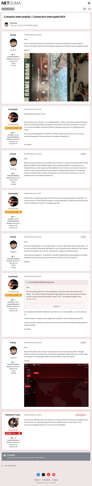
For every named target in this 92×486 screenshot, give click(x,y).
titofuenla (13, 109)
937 (14, 133)
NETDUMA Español (31, 25)
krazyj (14, 23)
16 (14, 54)
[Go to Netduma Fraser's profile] (13, 423)
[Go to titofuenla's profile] (13, 117)
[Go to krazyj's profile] (6, 24)
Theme (37, 480)
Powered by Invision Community (46, 483)
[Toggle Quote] (27, 282)
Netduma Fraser (12, 415)
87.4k (14, 438)
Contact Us (46, 480)
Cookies (55, 480)
